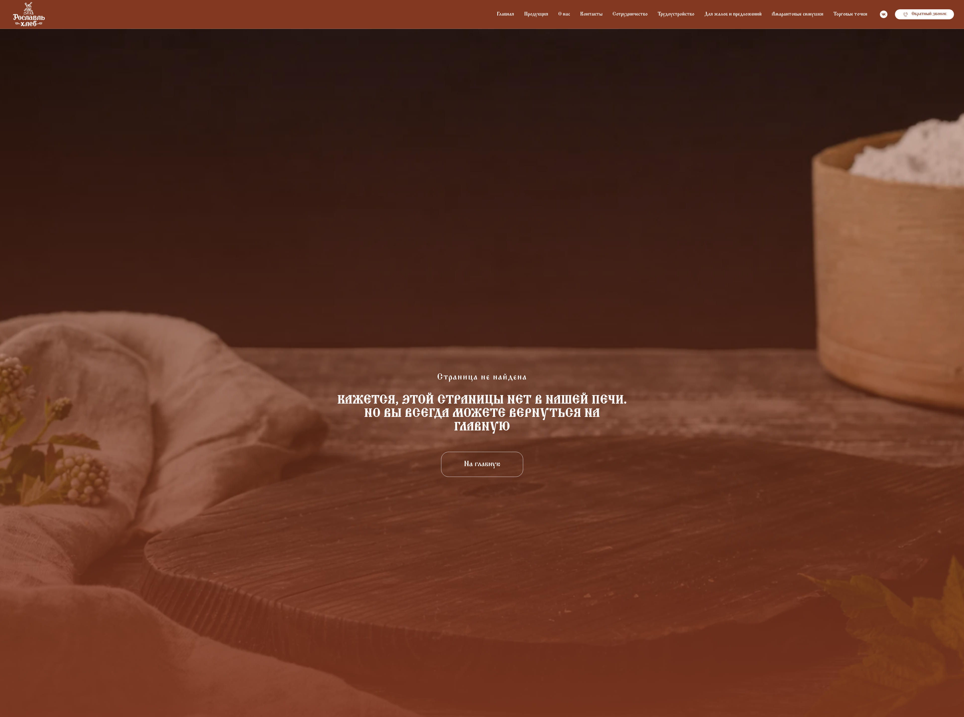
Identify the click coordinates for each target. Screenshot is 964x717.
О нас (564, 14)
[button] (924, 14)
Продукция (536, 14)
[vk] (883, 14)
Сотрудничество (630, 14)
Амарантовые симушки (797, 14)
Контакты (591, 14)
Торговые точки (850, 14)
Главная (505, 14)
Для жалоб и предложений (733, 14)
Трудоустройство (676, 14)
